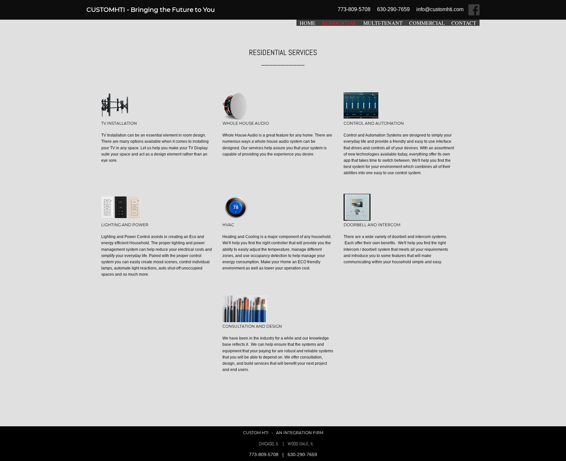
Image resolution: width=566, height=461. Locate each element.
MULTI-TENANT (383, 23)
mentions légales (425, 444)
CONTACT (463, 23)
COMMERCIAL (427, 23)
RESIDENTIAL (339, 23)
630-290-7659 (302, 454)
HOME (307, 23)
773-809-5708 (264, 454)
